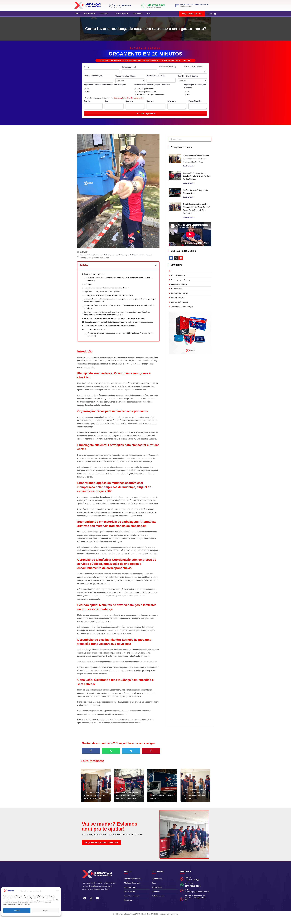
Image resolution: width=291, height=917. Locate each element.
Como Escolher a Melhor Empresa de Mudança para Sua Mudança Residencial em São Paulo (196, 159)
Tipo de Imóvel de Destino (188, 76)
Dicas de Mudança (86, 255)
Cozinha (87, 101)
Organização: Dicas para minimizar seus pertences (102, 292)
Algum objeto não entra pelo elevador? (195, 86)
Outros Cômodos (194, 101)
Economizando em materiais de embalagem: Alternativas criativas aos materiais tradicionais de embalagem (119, 306)
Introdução (88, 284)
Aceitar (17, 910)
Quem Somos (89, 14)
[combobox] (195, 71)
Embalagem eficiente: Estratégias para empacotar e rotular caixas (108, 295)
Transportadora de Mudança (98, 258)
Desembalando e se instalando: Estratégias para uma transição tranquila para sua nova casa (119, 322)
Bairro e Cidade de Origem (93, 76)
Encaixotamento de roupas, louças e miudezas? (152, 85)
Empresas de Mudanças (120, 255)
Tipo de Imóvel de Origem (125, 76)
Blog (149, 14)
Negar (45, 910)
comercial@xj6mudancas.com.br (194, 4)
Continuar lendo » (188, 166)
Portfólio (137, 14)
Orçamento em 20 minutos (94, 274)
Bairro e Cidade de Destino (156, 76)
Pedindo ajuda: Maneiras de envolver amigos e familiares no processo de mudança (114, 318)
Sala (106, 101)
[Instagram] (211, 14)
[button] (57, 891)
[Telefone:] (181, 879)
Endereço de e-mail (129, 67)
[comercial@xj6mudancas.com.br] (177, 5)
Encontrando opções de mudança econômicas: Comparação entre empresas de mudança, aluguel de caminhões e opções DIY (120, 300)
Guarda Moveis (121, 14)
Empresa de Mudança (102, 255)
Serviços (104, 14)
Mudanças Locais (135, 255)
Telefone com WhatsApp (167, 67)
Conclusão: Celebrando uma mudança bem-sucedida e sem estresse (110, 326)
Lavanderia (171, 101)
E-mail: (187, 889)
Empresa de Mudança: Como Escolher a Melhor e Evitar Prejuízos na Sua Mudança (197, 176)
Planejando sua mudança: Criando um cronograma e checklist (106, 288)
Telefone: (188, 877)
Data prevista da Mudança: (193, 67)
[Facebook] (207, 14)
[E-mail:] (181, 890)
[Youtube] (215, 14)
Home (77, 14)
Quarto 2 (150, 101)
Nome (86, 67)
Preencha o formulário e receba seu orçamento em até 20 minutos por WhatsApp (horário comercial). (119, 279)
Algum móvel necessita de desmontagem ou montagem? (105, 85)
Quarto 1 (129, 101)
